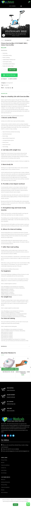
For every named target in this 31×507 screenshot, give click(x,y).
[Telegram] (12, 88)
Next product (29, 40)
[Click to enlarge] (3, 35)
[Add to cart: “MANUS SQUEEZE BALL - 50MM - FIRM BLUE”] (17, 369)
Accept (15, 504)
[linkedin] (11, 88)
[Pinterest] (9, 88)
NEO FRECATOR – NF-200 (8, 372)
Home (2, 40)
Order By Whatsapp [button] (10, 75)
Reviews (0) (3, 346)
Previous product (26, 40)
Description (4, 93)
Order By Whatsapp (8, 369)
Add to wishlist (13, 78)
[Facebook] (5, 88)
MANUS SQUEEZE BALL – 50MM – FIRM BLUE (23, 372)
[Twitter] (7, 88)
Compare (4, 78)
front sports (6, 85)
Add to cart (12, 69)
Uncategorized (8, 40)
